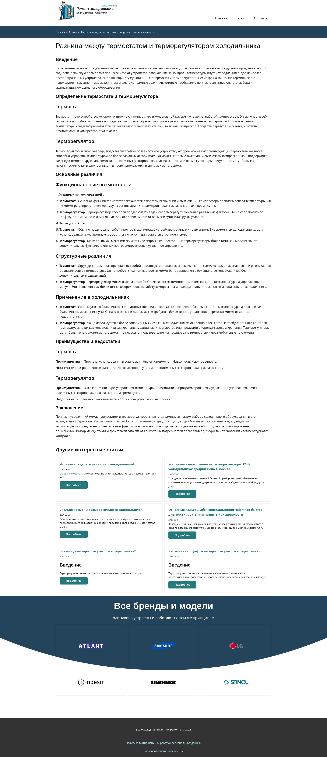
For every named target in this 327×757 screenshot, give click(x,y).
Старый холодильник (72, 473)
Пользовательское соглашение (163, 751)
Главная (221, 18)
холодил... (137, 573)
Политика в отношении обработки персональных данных (163, 743)
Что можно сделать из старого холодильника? (97, 464)
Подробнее (73, 485)
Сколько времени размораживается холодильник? (101, 510)
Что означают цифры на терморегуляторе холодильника (214, 551)
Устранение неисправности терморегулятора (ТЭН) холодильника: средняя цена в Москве (209, 466)
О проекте (260, 18)
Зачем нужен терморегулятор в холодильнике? (98, 551)
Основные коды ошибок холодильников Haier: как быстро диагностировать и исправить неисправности (215, 512)
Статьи (239, 18)
